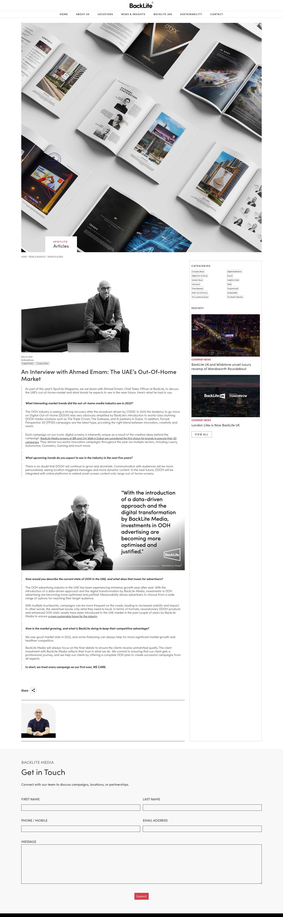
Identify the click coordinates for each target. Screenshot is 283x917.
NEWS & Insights (133, 14)
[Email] (70, 690)
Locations (105, 14)
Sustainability (191, 14)
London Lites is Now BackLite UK (215, 425)
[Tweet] (62, 690)
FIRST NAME (30, 799)
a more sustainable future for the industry (72, 616)
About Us (83, 14)
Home (64, 14)
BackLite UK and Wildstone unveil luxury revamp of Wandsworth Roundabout (221, 366)
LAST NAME (151, 799)
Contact (216, 14)
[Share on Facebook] (54, 690)
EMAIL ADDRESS (155, 820)
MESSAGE (28, 841)
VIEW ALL (201, 434)
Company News (201, 359)
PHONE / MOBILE (34, 820)
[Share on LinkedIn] (45, 690)
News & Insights (37, 256)
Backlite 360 (163, 14)
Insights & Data (55, 256)
